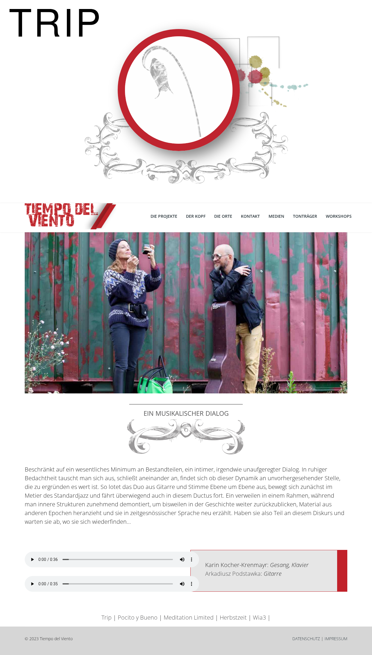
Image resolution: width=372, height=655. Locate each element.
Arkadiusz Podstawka (233, 573)
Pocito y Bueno (138, 617)
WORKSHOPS (339, 216)
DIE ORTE (223, 216)
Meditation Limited (189, 617)
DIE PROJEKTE (164, 216)
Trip (106, 617)
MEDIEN (276, 216)
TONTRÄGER (305, 216)
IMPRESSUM (336, 638)
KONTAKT (250, 216)
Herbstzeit (233, 617)
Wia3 (259, 617)
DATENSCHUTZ (306, 638)
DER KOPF (195, 216)
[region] (186, 101)
